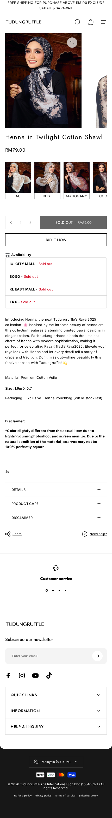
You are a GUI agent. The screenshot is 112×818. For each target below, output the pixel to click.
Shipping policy (88, 795)
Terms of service (65, 795)
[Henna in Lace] (18, 177)
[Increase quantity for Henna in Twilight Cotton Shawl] (30, 222)
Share (17, 534)
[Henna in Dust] (47, 177)
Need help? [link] (98, 534)
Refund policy (22, 795)
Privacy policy (43, 795)
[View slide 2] (53, 590)
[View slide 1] (46, 590)
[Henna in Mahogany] (77, 177)
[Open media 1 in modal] (72, 42)
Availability (21, 255)
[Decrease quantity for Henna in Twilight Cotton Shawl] (10, 222)
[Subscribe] (97, 656)
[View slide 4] (65, 590)
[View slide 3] (59, 590)
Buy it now (56, 239)
